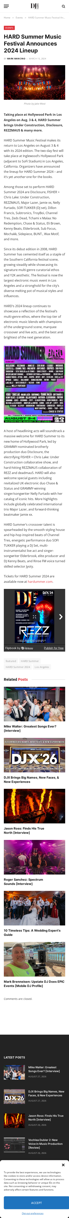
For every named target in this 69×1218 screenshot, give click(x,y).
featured (11, 661)
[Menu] (6, 6)
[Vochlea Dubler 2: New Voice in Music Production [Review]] (14, 1145)
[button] (63, 1165)
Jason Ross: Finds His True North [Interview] (24, 830)
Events (9, 27)
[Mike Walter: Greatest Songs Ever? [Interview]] (34, 704)
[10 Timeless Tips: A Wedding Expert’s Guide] (34, 908)
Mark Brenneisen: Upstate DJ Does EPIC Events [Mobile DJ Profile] (34, 984)
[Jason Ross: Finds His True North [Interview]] (34, 806)
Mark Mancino (16, 58)
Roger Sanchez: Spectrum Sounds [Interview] (23, 882)
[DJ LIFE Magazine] (34, 6)
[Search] (63, 6)
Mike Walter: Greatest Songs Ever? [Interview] (30, 728)
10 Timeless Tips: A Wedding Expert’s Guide (32, 933)
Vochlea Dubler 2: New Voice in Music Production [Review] (45, 1143)
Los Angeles (42, 667)
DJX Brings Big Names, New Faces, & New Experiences (31, 780)
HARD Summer (30, 661)
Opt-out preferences (33, 1213)
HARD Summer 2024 (18, 667)
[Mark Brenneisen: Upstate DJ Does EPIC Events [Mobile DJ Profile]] (34, 959)
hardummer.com (40, 581)
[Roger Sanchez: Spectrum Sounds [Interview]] (34, 857)
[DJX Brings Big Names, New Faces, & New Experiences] (34, 755)
